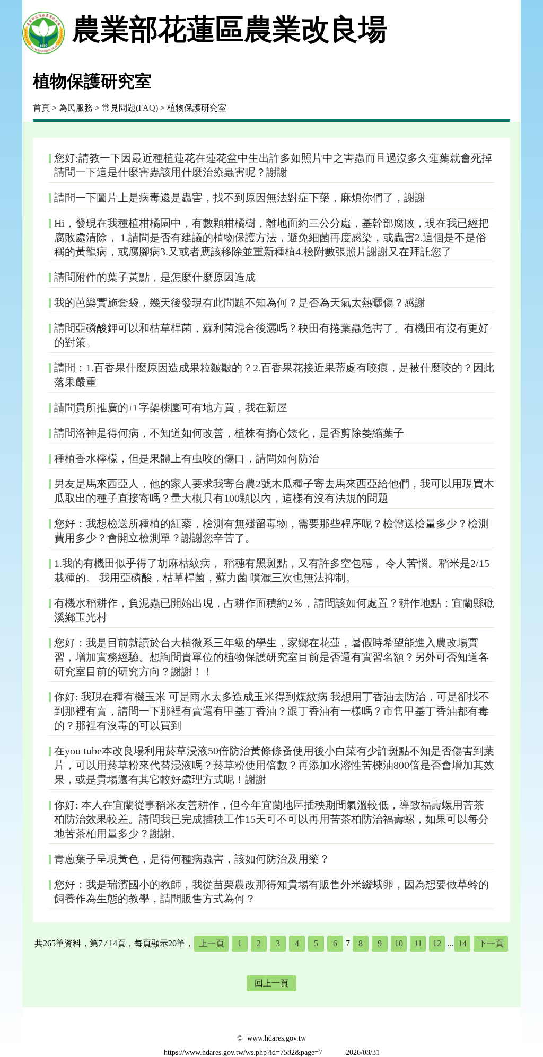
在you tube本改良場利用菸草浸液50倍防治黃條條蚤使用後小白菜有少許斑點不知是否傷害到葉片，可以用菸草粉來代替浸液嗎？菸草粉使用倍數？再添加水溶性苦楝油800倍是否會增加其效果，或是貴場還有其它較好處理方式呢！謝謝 (274, 765)
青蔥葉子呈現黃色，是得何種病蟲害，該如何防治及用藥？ (192, 859)
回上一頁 (271, 983)
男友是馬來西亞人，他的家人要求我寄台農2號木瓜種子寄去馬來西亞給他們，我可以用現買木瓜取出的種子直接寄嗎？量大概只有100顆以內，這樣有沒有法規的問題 (274, 491)
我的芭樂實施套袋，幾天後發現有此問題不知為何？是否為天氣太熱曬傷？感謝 (239, 302)
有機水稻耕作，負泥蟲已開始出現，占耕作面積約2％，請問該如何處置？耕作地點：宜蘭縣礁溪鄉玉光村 (274, 610)
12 (437, 943)
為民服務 (76, 107)
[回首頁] (43, 30)
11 (418, 943)
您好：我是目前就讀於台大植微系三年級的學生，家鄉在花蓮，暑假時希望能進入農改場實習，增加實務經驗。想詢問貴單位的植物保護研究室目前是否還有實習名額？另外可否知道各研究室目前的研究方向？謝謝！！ (271, 657)
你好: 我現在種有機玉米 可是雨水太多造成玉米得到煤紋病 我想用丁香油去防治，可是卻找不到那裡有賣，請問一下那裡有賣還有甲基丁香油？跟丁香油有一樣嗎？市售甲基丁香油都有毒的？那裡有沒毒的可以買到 (271, 711)
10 (399, 943)
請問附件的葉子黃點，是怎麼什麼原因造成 (155, 277)
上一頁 (211, 943)
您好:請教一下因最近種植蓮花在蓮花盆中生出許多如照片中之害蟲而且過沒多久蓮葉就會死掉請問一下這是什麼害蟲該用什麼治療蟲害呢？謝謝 (273, 165)
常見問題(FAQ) (130, 107)
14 (462, 943)
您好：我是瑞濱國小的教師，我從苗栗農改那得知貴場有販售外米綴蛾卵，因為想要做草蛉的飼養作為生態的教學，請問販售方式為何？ (271, 891)
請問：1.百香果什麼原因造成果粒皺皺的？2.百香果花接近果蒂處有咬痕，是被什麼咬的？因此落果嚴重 (274, 375)
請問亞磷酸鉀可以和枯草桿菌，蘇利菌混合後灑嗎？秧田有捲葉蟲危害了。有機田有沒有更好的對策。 (271, 335)
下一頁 (491, 943)
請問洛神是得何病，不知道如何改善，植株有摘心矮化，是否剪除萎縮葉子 (229, 433)
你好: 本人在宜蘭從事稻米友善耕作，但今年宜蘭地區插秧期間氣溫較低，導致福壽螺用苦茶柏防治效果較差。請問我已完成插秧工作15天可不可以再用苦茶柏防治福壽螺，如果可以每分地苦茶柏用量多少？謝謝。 (271, 819)
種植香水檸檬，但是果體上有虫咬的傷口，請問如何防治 (186, 458)
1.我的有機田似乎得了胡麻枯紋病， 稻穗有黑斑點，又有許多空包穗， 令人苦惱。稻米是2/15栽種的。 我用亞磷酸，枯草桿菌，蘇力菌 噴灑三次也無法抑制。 (271, 570)
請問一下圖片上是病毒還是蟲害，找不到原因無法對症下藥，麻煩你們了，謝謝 (239, 197)
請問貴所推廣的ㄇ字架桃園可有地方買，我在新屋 (170, 407)
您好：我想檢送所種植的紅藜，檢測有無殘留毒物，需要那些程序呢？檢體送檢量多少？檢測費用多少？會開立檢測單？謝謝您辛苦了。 (271, 531)
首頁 (41, 107)
